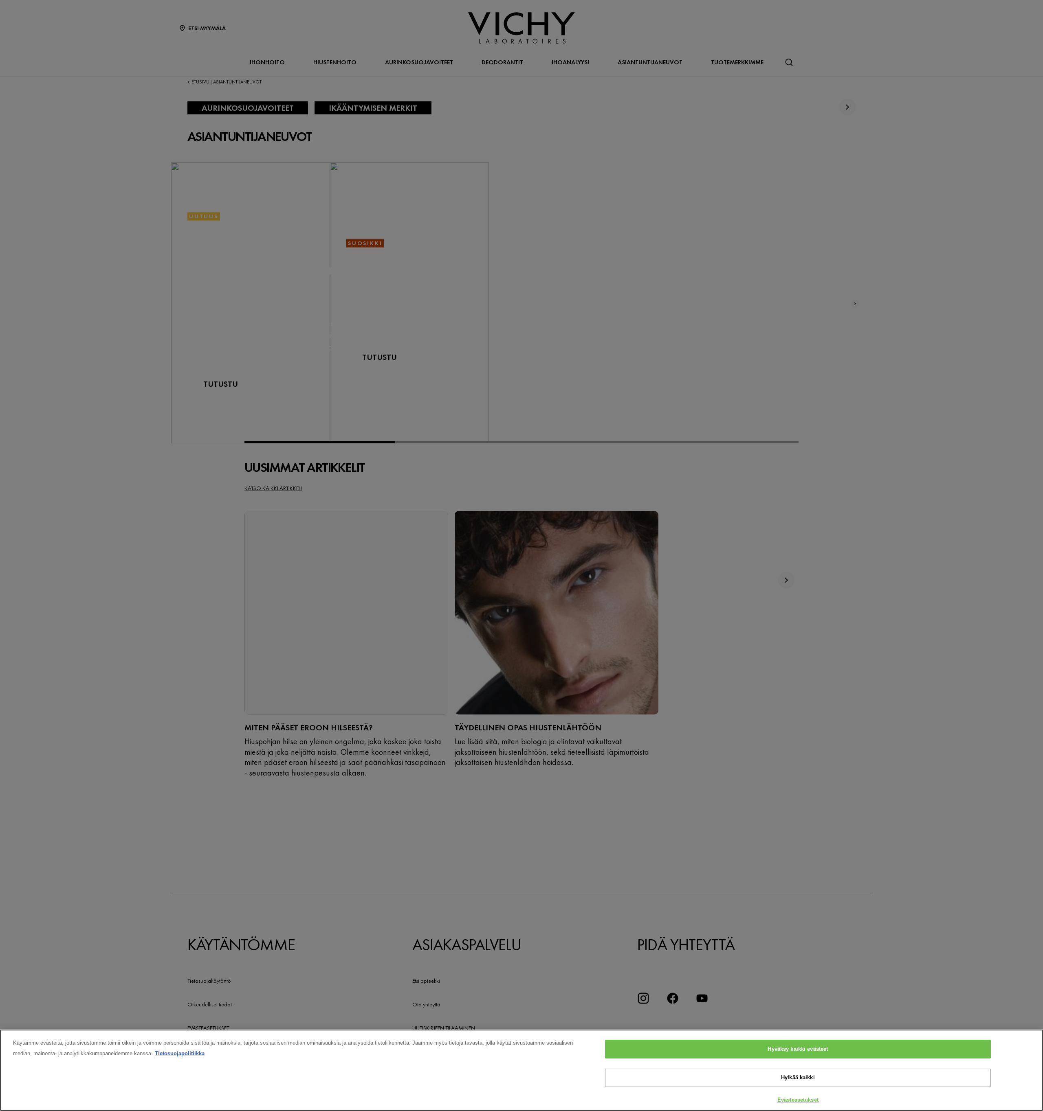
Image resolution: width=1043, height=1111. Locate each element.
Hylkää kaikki (798, 1078)
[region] (521, 1070)
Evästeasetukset (798, 1100)
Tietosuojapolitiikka (180, 1053)
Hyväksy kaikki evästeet (798, 1049)
